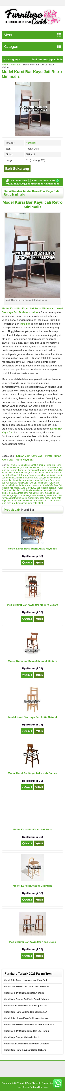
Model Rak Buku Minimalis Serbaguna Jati (25, 1005)
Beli (40, 562)
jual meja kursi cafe (30, 467)
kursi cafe (38, 477)
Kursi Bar (15, 64)
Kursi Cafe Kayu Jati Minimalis (32, 483)
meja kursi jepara (20, 495)
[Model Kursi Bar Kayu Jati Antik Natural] (32, 711)
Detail (28, 562)
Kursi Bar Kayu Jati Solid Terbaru (45, 472)
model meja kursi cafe (21, 500)
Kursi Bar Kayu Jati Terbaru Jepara (19, 475)
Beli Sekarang (17, 169)
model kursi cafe (36, 498)
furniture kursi (44, 465)
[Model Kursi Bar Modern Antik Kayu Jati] (32, 543)
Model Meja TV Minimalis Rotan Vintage (24, 993)
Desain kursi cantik (27, 465)
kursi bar (25, 323)
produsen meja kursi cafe (24, 503)
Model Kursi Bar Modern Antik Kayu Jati (32, 548)
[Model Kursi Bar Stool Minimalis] (32, 880)
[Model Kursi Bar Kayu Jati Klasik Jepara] (32, 767)
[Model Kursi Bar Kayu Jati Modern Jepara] (33, 599)
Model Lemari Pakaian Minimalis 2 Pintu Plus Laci (29, 1024)
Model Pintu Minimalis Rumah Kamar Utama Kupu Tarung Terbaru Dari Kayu (40, 1085)
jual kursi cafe (13, 467)
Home (5, 64)
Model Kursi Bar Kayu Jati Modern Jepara (32, 604)
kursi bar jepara (9, 470)
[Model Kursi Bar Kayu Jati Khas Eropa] (32, 934)
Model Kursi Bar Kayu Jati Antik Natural (32, 717)
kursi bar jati (56, 467)
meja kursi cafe (36, 493)
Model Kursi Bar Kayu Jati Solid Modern (32, 660)
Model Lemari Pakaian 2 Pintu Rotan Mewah (26, 986)
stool (40, 503)
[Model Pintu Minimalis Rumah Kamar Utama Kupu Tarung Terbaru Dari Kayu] (32, 25)
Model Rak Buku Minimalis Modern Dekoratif (26, 1043)
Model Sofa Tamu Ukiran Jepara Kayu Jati (25, 980)
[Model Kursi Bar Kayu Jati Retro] (32, 811)
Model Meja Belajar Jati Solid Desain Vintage (26, 999)
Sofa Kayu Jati (25, 459)
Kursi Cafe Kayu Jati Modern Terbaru (38, 488)
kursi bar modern (24, 477)
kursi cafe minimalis (42, 490)
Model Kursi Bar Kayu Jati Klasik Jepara (32, 773)
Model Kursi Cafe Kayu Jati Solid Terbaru (25, 1050)
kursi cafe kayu (16, 480)
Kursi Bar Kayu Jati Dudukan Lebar (35, 470)
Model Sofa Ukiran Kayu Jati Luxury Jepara (26, 1018)
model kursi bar (37, 495)
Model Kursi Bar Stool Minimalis (32, 885)
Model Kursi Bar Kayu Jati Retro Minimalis (28, 308)
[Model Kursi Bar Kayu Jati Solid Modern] (32, 655)
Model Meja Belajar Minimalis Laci (21, 1037)
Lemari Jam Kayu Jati (29, 455)
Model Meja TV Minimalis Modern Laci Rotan (26, 1031)
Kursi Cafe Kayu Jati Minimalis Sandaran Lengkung (30, 484)
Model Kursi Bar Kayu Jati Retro (32, 829)
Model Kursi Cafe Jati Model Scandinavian (25, 1012)
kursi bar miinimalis (46, 475)
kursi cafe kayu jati (34, 480)
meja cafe (23, 493)
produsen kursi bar (43, 500)
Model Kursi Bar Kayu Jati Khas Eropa (32, 941)
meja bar (13, 493)
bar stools (12, 465)
